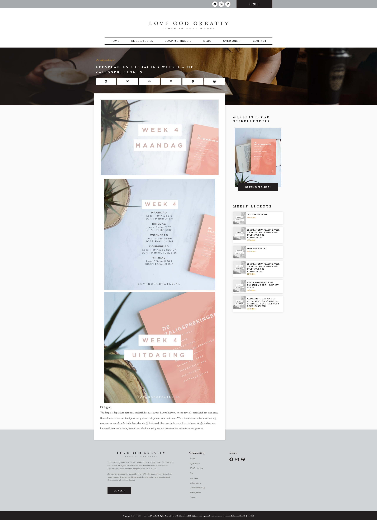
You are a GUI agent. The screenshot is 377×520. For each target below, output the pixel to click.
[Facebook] (215, 4)
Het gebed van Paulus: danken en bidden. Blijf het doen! (263, 285)
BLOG (207, 41)
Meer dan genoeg (257, 248)
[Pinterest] (227, 4)
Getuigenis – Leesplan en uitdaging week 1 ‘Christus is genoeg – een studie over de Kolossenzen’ (263, 302)
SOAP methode (176, 41)
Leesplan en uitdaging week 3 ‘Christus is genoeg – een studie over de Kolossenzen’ (263, 233)
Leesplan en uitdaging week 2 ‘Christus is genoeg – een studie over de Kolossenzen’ (263, 267)
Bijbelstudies (142, 41)
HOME (114, 41)
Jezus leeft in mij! (257, 215)
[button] (106, 81)
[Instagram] (221, 4)
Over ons (230, 41)
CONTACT (260, 41)
